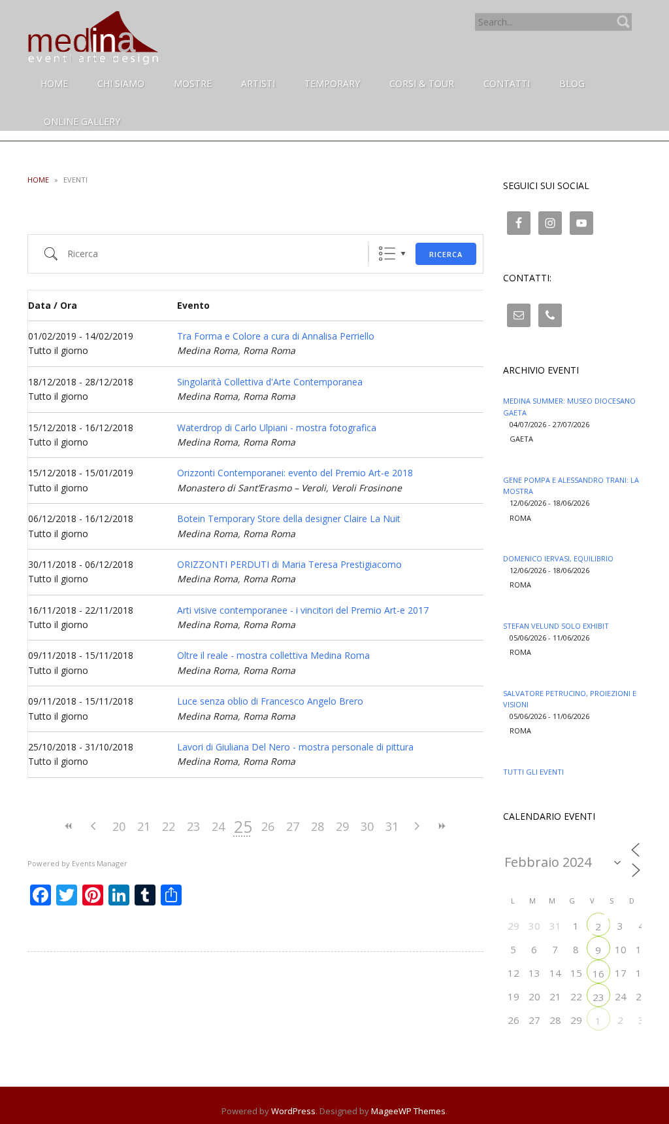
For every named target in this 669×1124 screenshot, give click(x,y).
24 (218, 826)
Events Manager (99, 863)
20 (118, 826)
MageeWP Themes (408, 1111)
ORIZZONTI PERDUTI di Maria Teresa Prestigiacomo (289, 564)
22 (168, 826)
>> (441, 826)
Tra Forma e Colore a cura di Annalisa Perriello (275, 336)
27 (292, 826)
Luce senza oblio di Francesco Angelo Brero (270, 701)
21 (143, 826)
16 (598, 973)
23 (193, 826)
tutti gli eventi (533, 772)
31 (392, 826)
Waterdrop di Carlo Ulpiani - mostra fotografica (276, 427)
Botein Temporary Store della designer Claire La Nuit (288, 518)
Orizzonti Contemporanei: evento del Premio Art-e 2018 (295, 472)
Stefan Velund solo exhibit (556, 626)
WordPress (293, 1111)
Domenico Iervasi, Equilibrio (558, 558)
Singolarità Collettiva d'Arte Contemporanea (270, 382)
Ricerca (446, 254)
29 (342, 826)
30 (367, 826)
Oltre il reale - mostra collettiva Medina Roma (273, 655)
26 (267, 826)
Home (38, 179)
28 (317, 826)
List (387, 253)
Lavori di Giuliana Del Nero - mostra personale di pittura (295, 747)
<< (69, 826)
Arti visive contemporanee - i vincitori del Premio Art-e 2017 (303, 610)
